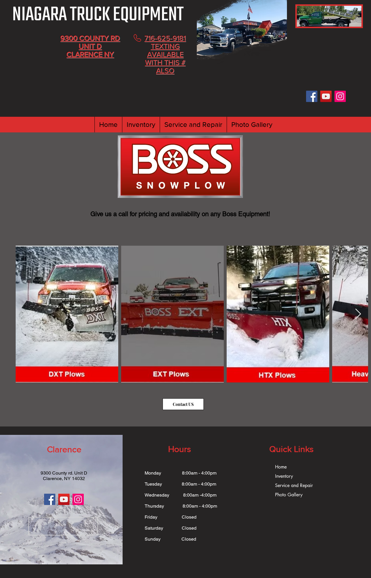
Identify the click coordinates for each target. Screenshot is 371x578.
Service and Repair (294, 485)
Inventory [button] (284, 476)
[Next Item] (358, 314)
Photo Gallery (289, 495)
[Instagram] (340, 96)
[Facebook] (311, 96)
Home (281, 467)
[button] (141, 124)
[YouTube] (326, 96)
